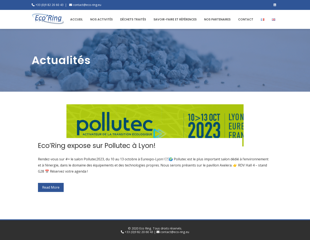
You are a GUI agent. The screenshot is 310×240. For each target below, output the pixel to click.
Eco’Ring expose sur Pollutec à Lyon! (97, 145)
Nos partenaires (217, 19)
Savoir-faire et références (175, 19)
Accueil (76, 19)
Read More (50, 187)
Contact (245, 19)
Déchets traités (133, 19)
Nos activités (101, 19)
